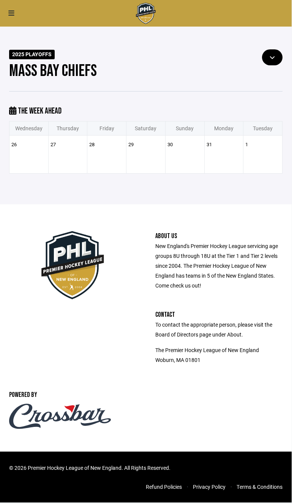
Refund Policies (164, 486)
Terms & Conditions (260, 486)
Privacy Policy (209, 486)
